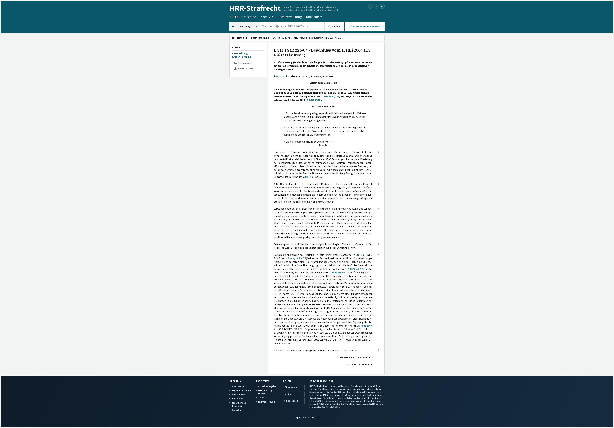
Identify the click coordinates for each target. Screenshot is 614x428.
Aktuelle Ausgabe (242, 17)
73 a (292, 258)
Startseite (240, 37)
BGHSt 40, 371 (331, 96)
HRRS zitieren (238, 394)
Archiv (261, 397)
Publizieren (237, 398)
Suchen (236, 47)
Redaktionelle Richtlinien (239, 404)
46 (277, 76)
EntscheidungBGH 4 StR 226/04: (241, 55)
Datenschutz (313, 417)
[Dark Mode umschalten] (370, 6)
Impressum (300, 417)
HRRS (325, 395)
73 (313, 76)
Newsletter (351, 395)
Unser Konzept (239, 386)
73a (326, 76)
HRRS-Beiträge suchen (265, 392)
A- (376, 6)
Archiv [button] (265, 17)
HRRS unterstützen (241, 390)
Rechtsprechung (289, 17)
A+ (382, 6)
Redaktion (237, 410)
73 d (297, 258)
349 (306, 177)
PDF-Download (245, 68)
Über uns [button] (312, 17)
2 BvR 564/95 (313, 100)
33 (289, 76)
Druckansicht (244, 63)
